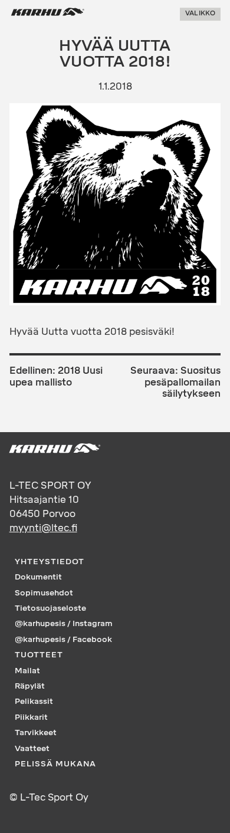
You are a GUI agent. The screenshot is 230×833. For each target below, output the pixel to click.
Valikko (200, 14)
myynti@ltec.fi (43, 528)
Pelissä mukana (55, 763)
